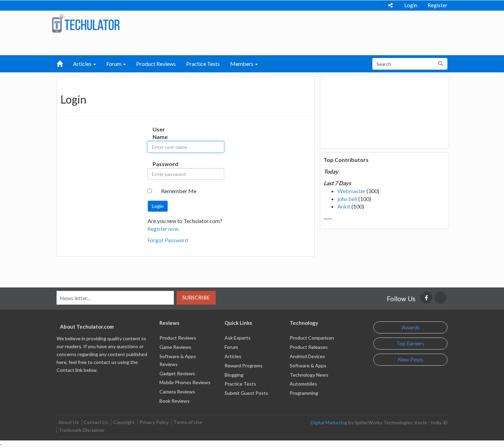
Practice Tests (203, 63)
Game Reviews (175, 347)
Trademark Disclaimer (82, 430)
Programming (304, 393)
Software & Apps (308, 365)
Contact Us (96, 422)
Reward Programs (244, 365)
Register (437, 5)
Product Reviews (156, 63)
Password (160, 164)
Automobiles (303, 384)
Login (410, 5)
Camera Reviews (177, 391)
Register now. (163, 228)
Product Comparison (312, 338)
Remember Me (178, 191)
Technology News (309, 375)
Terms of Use (187, 422)
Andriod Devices (307, 356)
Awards (410, 327)
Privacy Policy (154, 422)
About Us (68, 422)
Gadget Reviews (177, 373)
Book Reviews (174, 401)
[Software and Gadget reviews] (85, 23)
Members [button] (242, 63)
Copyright (124, 422)
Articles (233, 356)
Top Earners (410, 343)
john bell (347, 199)
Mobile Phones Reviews (185, 382)
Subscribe (196, 297)
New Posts (410, 359)
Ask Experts (238, 338)
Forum (231, 347)
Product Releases (309, 347)
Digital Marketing (329, 422)
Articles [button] (83, 63)
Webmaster (351, 191)
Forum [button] (114, 63)
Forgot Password (167, 240)
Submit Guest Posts (246, 393)
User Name (160, 133)
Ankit (343, 206)
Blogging (234, 375)
